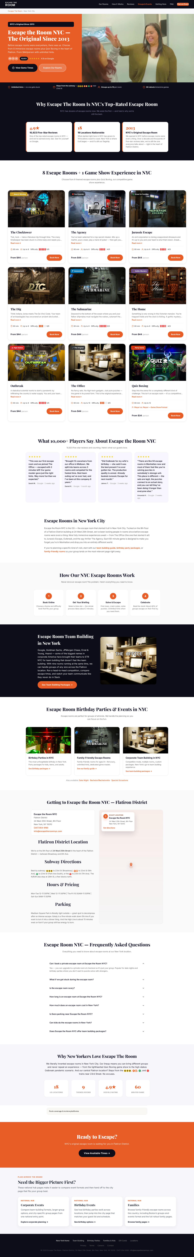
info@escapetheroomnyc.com (48, 831)
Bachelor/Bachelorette (100, 780)
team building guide (105, 548)
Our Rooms (103, 4)
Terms (91, 1245)
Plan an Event (183, 4)
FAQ (171, 4)
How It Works (117, 4)
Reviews (130, 4)
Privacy (83, 1245)
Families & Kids (109, 1241)
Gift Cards (123, 1241)
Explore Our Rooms (52, 68)
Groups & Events (145, 4)
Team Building (78, 1241)
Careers (101, 1245)
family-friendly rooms (54, 551)
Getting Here (160, 4)
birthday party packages (128, 548)
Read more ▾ (16, 243)
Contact (110, 1245)
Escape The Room (15, 11)
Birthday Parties (93, 1241)
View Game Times (24, 68)
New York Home (62, 1241)
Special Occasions (119, 780)
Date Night (84, 780)
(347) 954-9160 (41, 828)
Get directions (109, 828)
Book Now (54, 257)
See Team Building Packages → (57, 685)
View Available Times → (97, 1153)
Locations (134, 1241)
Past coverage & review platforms (64, 1111)
